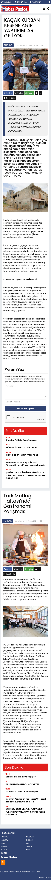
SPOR (3, 843)
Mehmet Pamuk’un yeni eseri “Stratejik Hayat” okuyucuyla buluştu (25, 463)
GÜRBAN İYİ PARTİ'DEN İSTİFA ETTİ (22, 447)
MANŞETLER (36, 2)
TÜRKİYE (8, 45)
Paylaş (8, 93)
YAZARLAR (7, 2)
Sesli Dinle (11, 98)
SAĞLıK (4, 850)
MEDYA (29, 850)
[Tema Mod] (48, 9)
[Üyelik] (49, 2)
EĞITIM (4, 853)
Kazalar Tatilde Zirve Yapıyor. (21, 440)
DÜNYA (29, 843)
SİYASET (4, 846)
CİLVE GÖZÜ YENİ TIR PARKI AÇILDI (22, 455)
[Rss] (3, 862)
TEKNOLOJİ (30, 846)
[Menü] (44, 9)
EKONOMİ (29, 840)
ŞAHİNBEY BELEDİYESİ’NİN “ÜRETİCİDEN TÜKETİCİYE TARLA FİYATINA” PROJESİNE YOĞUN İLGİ (26, 475)
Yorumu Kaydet (25, 408)
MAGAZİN (30, 837)
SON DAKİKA (22, 2)
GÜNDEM (4, 840)
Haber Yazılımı (45, 877)
